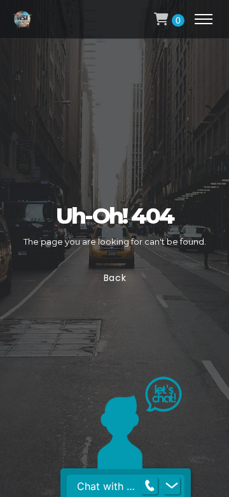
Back (114, 277)
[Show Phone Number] (149, 486)
